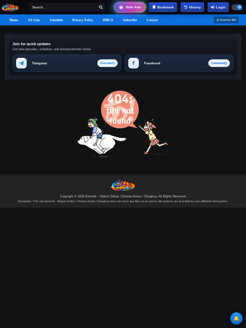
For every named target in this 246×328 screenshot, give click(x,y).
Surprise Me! (227, 20)
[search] (101, 7)
